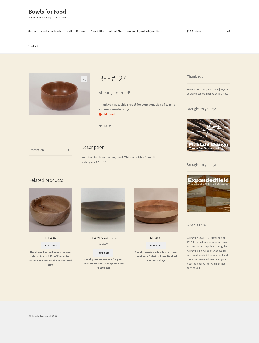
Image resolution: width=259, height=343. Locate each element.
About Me (115, 31)
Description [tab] (36, 150)
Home (32, 31)
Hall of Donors (76, 31)
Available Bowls (51, 31)
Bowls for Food (47, 11)
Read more (50, 245)
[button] (84, 79)
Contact (33, 46)
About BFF (97, 31)
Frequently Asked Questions (145, 31)
